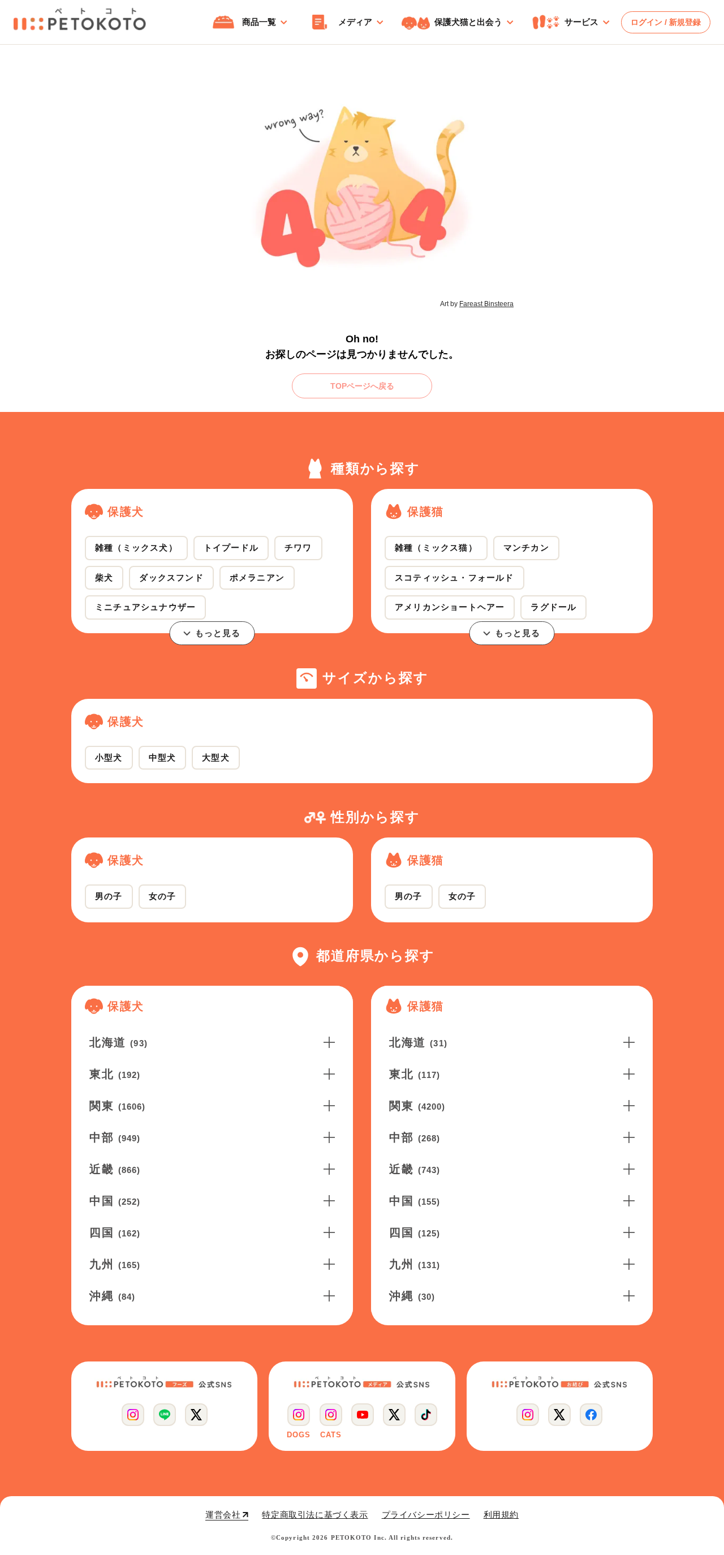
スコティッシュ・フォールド (454, 577)
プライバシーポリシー (426, 1514)
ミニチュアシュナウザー (145, 607)
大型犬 (216, 757)
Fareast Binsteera (486, 304)
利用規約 (501, 1514)
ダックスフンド (171, 577)
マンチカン (526, 547)
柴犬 (104, 577)
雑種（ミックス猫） (436, 547)
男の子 (109, 896)
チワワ (298, 547)
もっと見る (218, 633)
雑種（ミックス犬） (136, 547)
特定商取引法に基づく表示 (315, 1514)
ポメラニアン (257, 577)
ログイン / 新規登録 (666, 22)
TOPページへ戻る (362, 385)
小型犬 (109, 757)
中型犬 (162, 757)
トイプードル (231, 547)
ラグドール (553, 607)
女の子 (162, 896)
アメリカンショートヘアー (450, 607)
